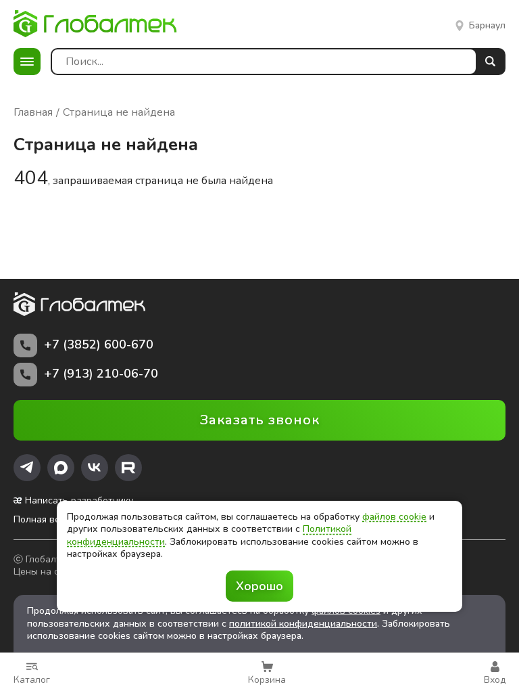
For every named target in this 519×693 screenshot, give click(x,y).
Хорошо (259, 586)
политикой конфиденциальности (303, 623)
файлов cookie (394, 516)
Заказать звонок (260, 420)
